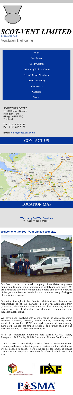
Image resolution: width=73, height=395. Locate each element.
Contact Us (36, 140)
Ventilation (36, 58)
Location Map (36, 204)
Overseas (36, 91)
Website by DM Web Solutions (36, 218)
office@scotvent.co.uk (23, 132)
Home (36, 52)
